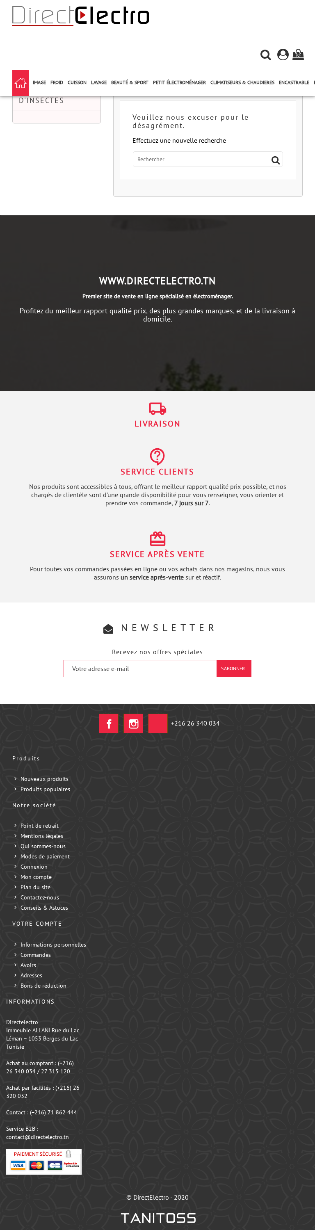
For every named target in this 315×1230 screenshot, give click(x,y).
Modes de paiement (45, 856)
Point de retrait (40, 825)
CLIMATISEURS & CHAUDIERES (242, 82)
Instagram (133, 723)
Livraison (157, 423)
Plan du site (35, 887)
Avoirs (28, 965)
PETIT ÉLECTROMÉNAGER (179, 82)
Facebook (108, 723)
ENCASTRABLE (294, 82)
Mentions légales (42, 836)
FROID (56, 82)
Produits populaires (45, 789)
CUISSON (77, 82)
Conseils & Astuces (44, 907)
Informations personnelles (53, 944)
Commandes (36, 954)
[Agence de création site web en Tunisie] (158, 1218)
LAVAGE (99, 82)
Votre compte (37, 923)
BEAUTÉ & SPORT (129, 82)
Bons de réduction (43, 985)
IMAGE (39, 82)
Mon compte (36, 877)
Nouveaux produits (44, 779)
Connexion (34, 866)
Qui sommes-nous (43, 846)
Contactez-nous (40, 897)
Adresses (31, 975)
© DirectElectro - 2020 (157, 1197)
